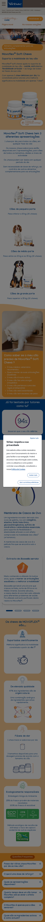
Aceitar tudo (33, 475)
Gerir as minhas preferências (29, 482)
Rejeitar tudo (34, 438)
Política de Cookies (18, 469)
